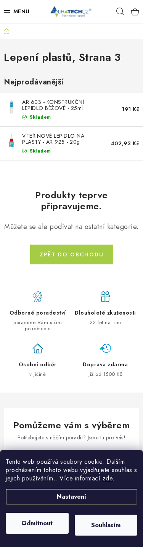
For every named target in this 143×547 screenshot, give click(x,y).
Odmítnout (37, 523)
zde (108, 478)
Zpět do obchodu (72, 254)
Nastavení (71, 496)
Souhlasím (106, 525)
